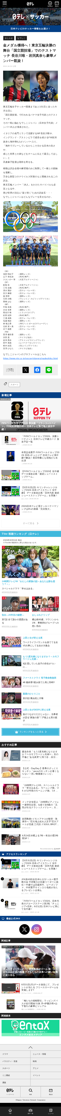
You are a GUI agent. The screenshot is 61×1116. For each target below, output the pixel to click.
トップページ (10, 1094)
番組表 (51, 1094)
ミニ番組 (6, 1075)
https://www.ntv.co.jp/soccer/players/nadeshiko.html (30, 358)
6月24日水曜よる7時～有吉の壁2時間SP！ (40, 837)
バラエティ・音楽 (9, 1061)
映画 (35, 1061)
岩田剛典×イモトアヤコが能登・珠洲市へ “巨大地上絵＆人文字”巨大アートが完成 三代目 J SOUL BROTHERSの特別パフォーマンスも (40, 822)
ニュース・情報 (39, 1054)
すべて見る (29, 523)
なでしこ (21, 38)
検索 (30, 1094)
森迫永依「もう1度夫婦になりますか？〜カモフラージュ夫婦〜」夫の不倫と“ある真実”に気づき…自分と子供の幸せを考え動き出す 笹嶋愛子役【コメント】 (40, 754)
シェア (37, 370)
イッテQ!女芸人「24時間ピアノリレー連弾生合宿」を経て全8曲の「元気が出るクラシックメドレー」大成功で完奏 (40, 805)
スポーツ (14, 385)
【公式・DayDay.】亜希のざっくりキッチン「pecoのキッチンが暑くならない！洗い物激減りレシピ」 (40, 771)
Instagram (36, 929)
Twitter (24, 929)
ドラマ (5, 1054)
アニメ (35, 1068)
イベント (36, 1075)
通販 (4, 1082)
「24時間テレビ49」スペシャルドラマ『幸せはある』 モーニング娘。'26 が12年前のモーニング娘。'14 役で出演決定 (40, 788)
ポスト (26, 370)
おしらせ (9, 38)
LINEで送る (49, 370)
